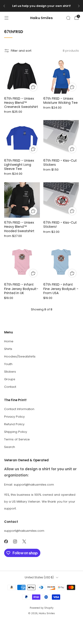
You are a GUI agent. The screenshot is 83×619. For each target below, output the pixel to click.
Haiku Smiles (41, 18)
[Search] (68, 18)
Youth (8, 364)
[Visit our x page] (24, 541)
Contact (10, 387)
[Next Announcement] (79, 6)
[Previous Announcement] (4, 6)
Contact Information (19, 409)
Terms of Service (17, 439)
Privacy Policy (14, 416)
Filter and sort (21, 50)
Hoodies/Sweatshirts (20, 356)
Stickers (10, 371)
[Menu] (6, 18)
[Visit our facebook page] (6, 541)
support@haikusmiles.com (24, 531)
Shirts (8, 349)
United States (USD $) (39, 577)
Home (8, 341)
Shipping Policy (15, 432)
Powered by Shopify (41, 608)
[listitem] (41, 6)
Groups (9, 379)
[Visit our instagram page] (15, 541)
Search (9, 447)
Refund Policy (14, 424)
